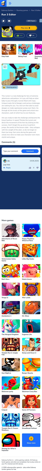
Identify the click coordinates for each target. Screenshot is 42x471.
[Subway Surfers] (3, 3)
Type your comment (10, 151)
